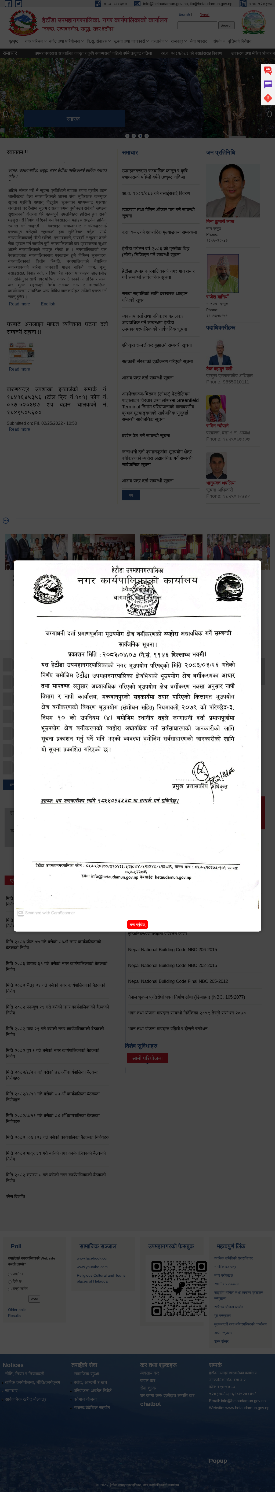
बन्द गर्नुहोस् (137, 924)
